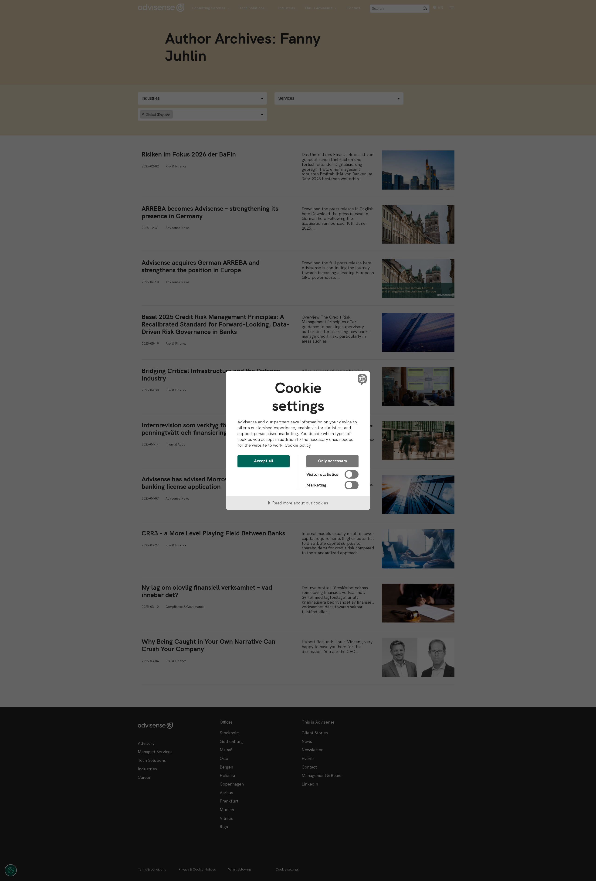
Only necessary (332, 460)
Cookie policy (298, 445)
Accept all (263, 460)
